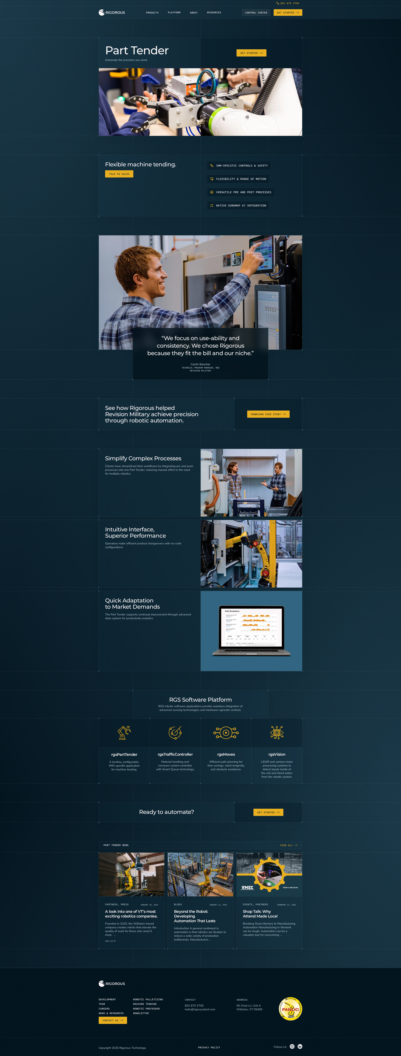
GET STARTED (249, 52)
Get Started (285, 12)
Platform (174, 12)
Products (152, 12)
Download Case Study (266, 414)
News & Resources (111, 1013)
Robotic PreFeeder (146, 1008)
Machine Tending (145, 1003)
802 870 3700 (289, 3)
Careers (104, 1008)
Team (102, 1003)
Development (107, 999)
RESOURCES (214, 12)
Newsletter (141, 1013)
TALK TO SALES (119, 173)
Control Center (256, 12)
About (194, 12)
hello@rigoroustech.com (200, 1009)
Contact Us (110, 1020)
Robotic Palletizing (148, 999)
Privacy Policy (209, 1047)
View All (286, 845)
